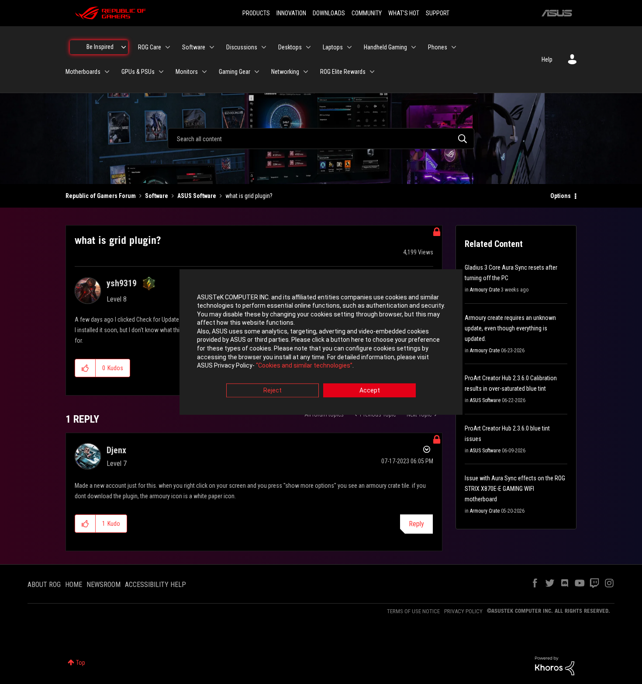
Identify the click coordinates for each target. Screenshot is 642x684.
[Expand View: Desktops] (308, 47)
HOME (73, 584)
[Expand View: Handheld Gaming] (413, 47)
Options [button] (560, 195)
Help (547, 59)
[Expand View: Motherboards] (107, 72)
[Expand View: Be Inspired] (123, 47)
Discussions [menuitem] (241, 47)
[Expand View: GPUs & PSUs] (161, 72)
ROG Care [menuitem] (149, 47)
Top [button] (80, 662)
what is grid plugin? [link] (249, 195)
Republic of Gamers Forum (101, 195)
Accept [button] (369, 390)
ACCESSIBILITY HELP (155, 584)
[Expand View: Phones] (453, 47)
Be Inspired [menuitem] (100, 46)
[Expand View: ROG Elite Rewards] (372, 72)
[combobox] (321, 138)
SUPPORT (437, 13)
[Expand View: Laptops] (349, 47)
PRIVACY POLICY (463, 611)
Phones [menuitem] (437, 47)
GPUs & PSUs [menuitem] (138, 71)
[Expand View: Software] (211, 47)
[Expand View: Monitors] (204, 72)
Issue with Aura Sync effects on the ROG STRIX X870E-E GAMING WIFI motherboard (515, 489)
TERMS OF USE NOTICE (413, 611)
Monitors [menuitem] (187, 71)
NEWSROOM (103, 584)
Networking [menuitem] (285, 71)
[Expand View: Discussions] (263, 47)
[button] (85, 368)
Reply (416, 524)
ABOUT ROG (44, 584)
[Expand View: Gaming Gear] (256, 72)
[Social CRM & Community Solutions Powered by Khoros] (554, 665)
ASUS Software (196, 195)
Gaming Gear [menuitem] (234, 71)
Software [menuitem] (193, 47)
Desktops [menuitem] (290, 47)
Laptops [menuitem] (333, 47)
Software (156, 195)
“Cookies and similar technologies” (304, 365)
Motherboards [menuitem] (83, 71)
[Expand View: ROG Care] (167, 47)
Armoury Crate (485, 290)
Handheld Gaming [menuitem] (385, 47)
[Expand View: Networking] (305, 72)
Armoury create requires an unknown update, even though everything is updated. (510, 328)
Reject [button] (272, 390)
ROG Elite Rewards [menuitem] (343, 71)
